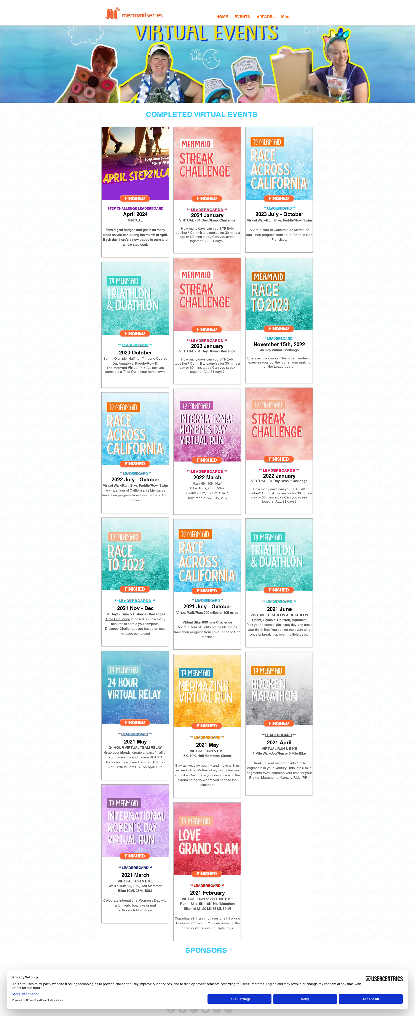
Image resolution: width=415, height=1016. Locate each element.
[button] (242, 17)
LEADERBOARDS (207, 341)
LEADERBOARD (135, 345)
